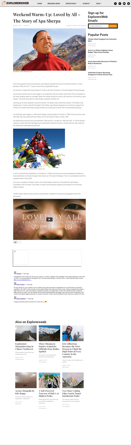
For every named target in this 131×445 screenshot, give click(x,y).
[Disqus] (49, 293)
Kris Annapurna (42, 362)
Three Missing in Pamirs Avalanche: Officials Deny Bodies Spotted (49, 347)
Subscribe (113, 26)
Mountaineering (82, 25)
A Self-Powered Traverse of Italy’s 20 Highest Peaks (49, 393)
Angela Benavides (19, 359)
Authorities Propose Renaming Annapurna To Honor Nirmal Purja (100, 74)
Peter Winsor (26, 25)
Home (39, 3)
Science (86, 3)
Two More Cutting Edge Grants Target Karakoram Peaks (71, 393)
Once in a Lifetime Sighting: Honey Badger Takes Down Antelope (100, 51)
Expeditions (71, 3)
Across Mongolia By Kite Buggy (24, 392)
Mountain (75, 25)
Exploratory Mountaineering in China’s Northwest (24, 346)
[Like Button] (15, 242)
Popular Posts (98, 35)
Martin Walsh (65, 367)
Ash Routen (18, 404)
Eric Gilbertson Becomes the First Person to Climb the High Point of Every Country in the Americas (72, 350)
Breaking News (54, 3)
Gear (98, 3)
